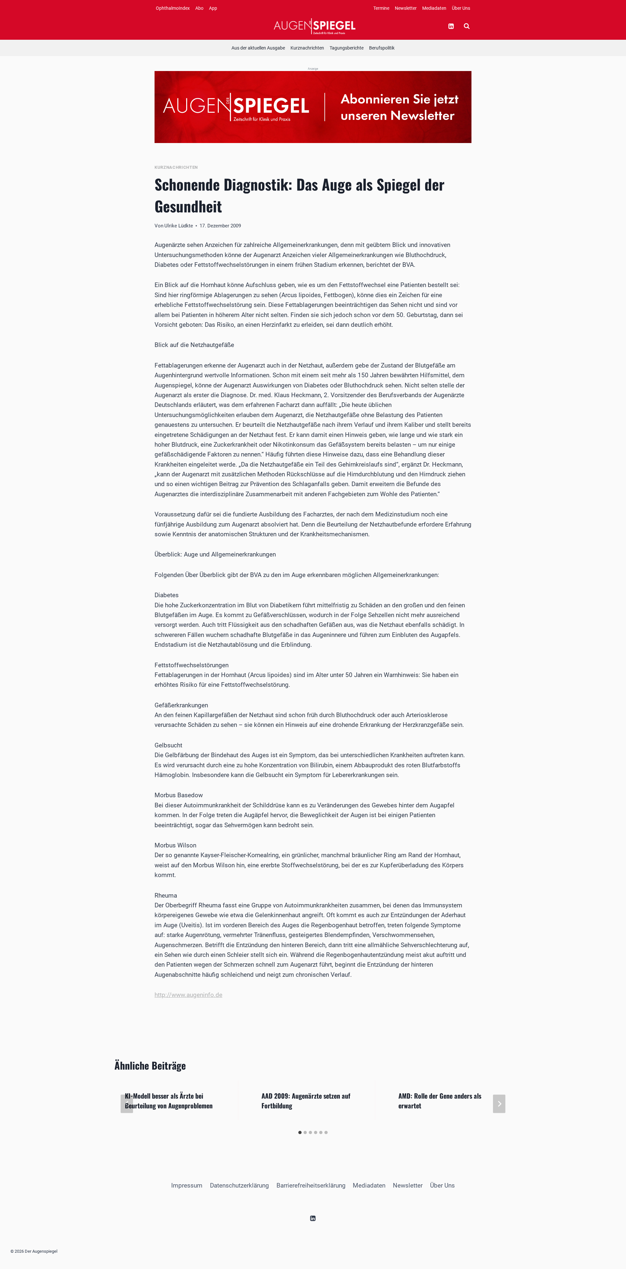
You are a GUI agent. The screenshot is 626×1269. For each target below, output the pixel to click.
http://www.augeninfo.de (188, 995)
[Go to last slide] (127, 1103)
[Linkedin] (451, 26)
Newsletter (406, 8)
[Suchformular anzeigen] (466, 26)
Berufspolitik (382, 47)
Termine (381, 8)
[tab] (300, 1132)
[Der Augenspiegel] (314, 26)
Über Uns (461, 8)
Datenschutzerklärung (239, 1185)
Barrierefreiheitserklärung (311, 1185)
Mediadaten (434, 8)
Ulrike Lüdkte (178, 226)
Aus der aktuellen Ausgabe (258, 47)
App (213, 8)
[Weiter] (499, 1103)
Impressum (186, 1185)
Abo (199, 8)
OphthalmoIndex (173, 8)
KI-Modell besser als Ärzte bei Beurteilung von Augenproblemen (169, 1100)
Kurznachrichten (307, 47)
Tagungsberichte (347, 47)
